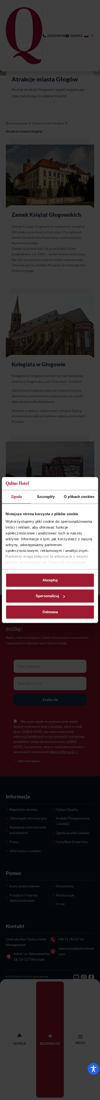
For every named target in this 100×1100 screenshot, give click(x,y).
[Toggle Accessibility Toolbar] (93, 1069)
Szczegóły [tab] (46, 497)
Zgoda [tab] (16, 497)
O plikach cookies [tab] (79, 497)
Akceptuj (50, 580)
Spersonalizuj (47, 596)
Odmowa (50, 612)
